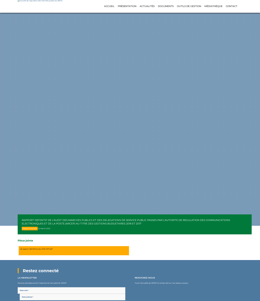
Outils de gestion (189, 6)
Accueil (109, 6)
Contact (231, 6)
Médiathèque (213, 6)
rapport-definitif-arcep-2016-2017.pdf (37, 249)
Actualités (147, 6)
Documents (166, 6)
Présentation (127, 6)
